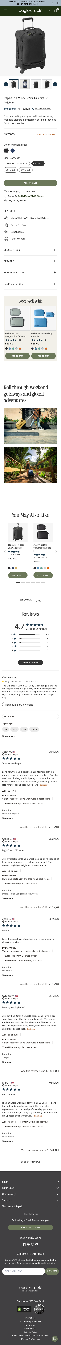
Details (9, 261)
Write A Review (30, 662)
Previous (6, 84)
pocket (34, 729)
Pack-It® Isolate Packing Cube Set (41, 335)
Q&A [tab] (38, 600)
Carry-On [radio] (39, 163)
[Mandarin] (20, 348)
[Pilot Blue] (13, 568)
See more (7, 818)
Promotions (30, 1318)
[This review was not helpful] (55, 827)
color (24, 729)
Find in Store (13, 283)
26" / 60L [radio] (10, 170)
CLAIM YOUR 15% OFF (46, 134)
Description (12, 249)
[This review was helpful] (50, 827)
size (6, 729)
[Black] (6, 348)
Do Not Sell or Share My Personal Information (30, 1335)
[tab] (18, 582)
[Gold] (16, 568)
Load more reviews (30, 1161)
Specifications (14, 272)
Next (55, 84)
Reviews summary (43, 109)
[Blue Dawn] (10, 348)
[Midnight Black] (9, 568)
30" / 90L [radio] (25, 170)
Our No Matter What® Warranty (31, 196)
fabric (14, 729)
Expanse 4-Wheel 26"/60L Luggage (16, 546)
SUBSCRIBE (52, 1271)
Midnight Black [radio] (6, 150)
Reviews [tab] (26, 600)
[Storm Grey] (16, 348)
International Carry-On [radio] (16, 163)
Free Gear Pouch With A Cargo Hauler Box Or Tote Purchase (27, 3)
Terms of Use (31, 1325)
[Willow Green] (13, 348)
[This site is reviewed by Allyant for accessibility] (39, 1314)
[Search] (49, 11)
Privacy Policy (30, 1328)
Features (10, 210)
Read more (44, 785)
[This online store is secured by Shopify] (24, 1312)
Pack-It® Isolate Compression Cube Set (15, 335)
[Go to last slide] (5, 552)
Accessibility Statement (30, 1321)
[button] (55, 11)
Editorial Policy (30, 1332)
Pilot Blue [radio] (12, 150)
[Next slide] (56, 552)
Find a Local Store (30, 1227)
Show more (8, 736)
